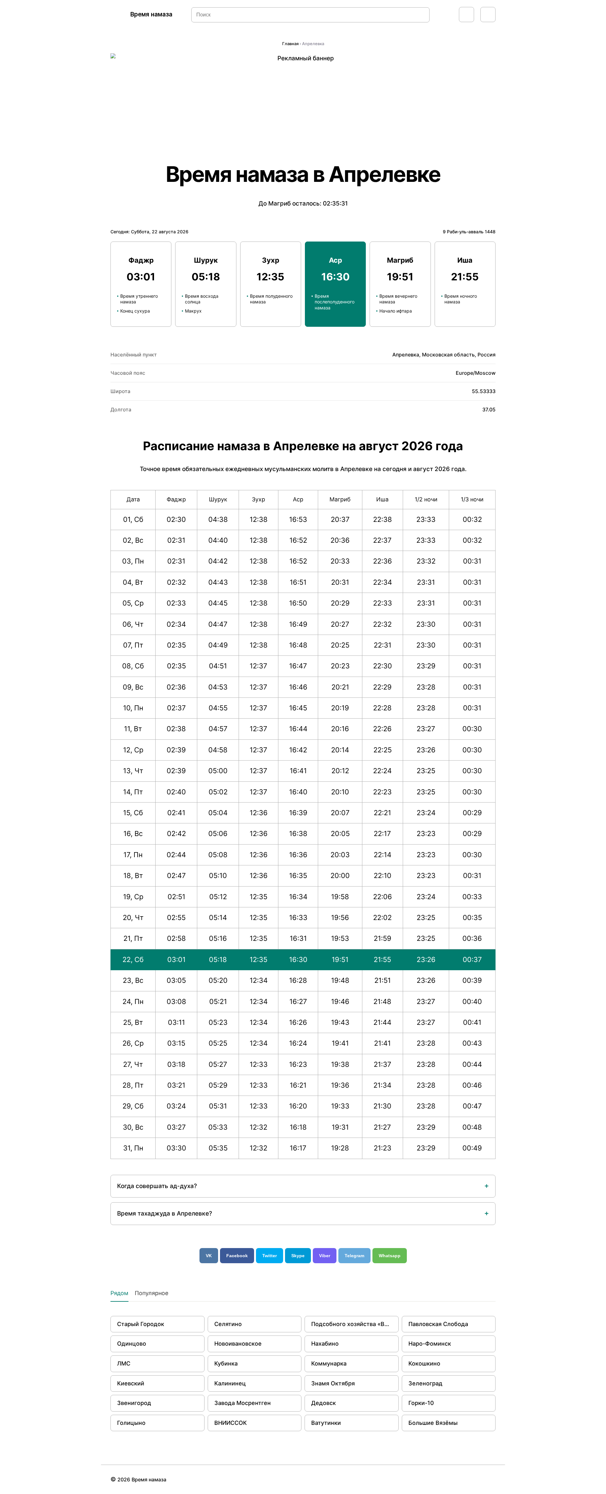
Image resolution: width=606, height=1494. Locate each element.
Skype (298, 1255)
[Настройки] (488, 14)
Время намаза (151, 14)
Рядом (119, 1293)
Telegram (354, 1255)
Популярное (151, 1293)
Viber (324, 1255)
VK (209, 1255)
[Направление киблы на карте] (466, 14)
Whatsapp (390, 1255)
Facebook (237, 1255)
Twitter (269, 1255)
